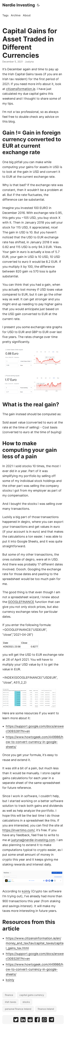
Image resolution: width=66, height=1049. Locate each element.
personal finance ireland (18, 1008)
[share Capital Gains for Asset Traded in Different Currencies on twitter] (15, 1020)
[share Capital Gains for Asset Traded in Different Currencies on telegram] (51, 1020)
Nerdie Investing (18, 5)
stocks (26, 1001)
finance (9, 994)
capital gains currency (31, 994)
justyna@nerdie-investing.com (33, 840)
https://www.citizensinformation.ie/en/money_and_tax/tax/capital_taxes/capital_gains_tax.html (34, 943)
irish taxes (10, 1001)
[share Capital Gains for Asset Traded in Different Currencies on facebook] (37, 1020)
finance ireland (46, 1008)
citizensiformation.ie (20, 89)
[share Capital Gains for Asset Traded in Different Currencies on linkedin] (23, 1020)
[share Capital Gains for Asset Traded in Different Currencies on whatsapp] (44, 1020)
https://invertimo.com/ (18, 830)
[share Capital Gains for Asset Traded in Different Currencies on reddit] (30, 1020)
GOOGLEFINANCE (21, 602)
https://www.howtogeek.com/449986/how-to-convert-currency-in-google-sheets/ (34, 742)
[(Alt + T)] (38, 5)
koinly (26, 891)
